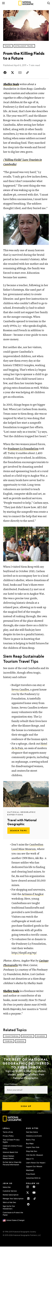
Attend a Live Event (34, 1136)
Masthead (30, 1170)
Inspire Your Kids (32, 1147)
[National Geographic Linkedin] (28, 1198)
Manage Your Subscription (13, 1198)
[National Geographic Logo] (12, 1121)
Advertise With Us (33, 1178)
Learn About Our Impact (35, 1162)
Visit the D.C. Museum (34, 1155)
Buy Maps (30, 1143)
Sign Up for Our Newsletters (9, 1207)
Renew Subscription (10, 1195)
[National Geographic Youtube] (34, 1192)
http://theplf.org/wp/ (24, 953)
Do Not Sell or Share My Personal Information (12, 1163)
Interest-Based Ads (10, 1152)
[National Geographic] (26, 3)
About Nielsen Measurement (8, 1157)
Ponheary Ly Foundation (23, 448)
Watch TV (30, 1159)
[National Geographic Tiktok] (34, 1198)
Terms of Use (8, 1132)
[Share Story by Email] (20, 72)
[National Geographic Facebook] (34, 1187)
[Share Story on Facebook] (5, 72)
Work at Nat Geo (9, 1202)
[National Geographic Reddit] (28, 1204)
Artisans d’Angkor (33, 894)
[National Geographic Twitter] (27, 1192)
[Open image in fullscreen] (45, 217)
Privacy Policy (8, 1136)
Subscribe (7, 1187)
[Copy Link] (27, 72)
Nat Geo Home (32, 1132)
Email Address (10, 1084)
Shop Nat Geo (31, 1151)
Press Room (30, 1174)
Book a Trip (30, 1139)
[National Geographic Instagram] (27, 1187)
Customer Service (10, 1191)
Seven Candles (20, 689)
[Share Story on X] (12, 72)
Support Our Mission (34, 1166)
